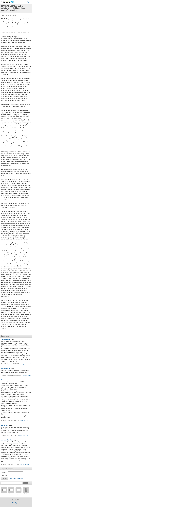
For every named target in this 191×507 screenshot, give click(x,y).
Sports (18, 494)
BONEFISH (4, 425)
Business (11, 494)
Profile (25, 494)
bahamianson (5, 339)
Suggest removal (26, 364)
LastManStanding (7, 440)
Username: (4, 472)
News (4, 494)
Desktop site (16, 503)
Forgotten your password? (17, 478)
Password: (4, 475)
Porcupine (4, 380)
